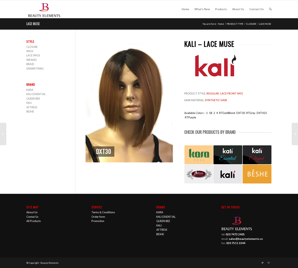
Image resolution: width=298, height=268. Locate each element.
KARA (29, 89)
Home (221, 24)
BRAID (30, 64)
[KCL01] (295, 134)
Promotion (97, 221)
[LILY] (3, 134)
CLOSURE (251, 24)
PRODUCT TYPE (235, 24)
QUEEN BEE (33, 98)
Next (164, 101)
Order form (98, 216)
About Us (32, 212)
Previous (95, 101)
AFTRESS (31, 107)
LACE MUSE (33, 23)
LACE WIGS (33, 55)
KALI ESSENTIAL (36, 94)
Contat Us (32, 216)
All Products (33, 221)
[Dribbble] (269, 263)
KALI (29, 102)
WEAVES (31, 59)
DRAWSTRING (35, 68)
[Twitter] (262, 263)
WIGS (29, 51)
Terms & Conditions (103, 212)
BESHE (30, 111)
